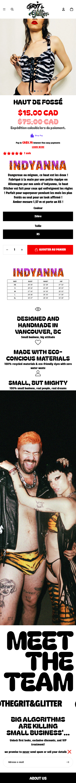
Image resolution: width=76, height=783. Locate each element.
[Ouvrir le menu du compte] (63, 9)
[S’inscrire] (67, 762)
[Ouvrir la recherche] (12, 9)
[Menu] (4, 9)
